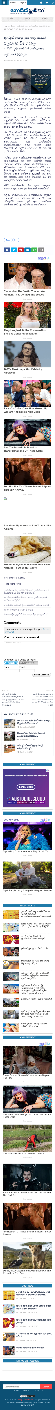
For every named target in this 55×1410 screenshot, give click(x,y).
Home (6, 26)
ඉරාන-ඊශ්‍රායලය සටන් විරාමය (18, 609)
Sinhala (13, 2)
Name (7, 667)
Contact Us (38, 1390)
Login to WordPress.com (28, 662)
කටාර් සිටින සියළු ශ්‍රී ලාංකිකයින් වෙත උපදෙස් (26, 605)
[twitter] (47, 2)
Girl (15, 240)
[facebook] (41, 2)
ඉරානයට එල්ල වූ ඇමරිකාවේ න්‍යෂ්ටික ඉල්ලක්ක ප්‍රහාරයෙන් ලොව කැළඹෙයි (35, 976)
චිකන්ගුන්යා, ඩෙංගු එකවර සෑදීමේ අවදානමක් (34, 1025)
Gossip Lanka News (24, 1399)
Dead (13, 26)
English (23, 2)
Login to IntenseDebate (11, 662)
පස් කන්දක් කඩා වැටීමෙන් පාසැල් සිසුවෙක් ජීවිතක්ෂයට (33, 722)
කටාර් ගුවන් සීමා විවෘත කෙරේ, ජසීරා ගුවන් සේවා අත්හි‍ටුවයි (25, 599)
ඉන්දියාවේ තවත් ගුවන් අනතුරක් (36, 999)
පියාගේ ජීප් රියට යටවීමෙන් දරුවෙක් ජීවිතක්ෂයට (31, 734)
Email (22, 667)
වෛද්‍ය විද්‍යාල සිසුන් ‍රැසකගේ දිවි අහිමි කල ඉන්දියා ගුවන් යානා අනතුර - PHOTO (35, 1014)
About (26, 1390)
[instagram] (52, 2)
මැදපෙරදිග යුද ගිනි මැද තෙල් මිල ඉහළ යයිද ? (26, 614)
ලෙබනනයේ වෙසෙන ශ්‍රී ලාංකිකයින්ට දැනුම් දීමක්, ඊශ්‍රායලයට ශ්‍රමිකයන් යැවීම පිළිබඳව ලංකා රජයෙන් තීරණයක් (34, 989)
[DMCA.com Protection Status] (27, 1397)
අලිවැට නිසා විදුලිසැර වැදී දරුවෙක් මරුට (30, 747)
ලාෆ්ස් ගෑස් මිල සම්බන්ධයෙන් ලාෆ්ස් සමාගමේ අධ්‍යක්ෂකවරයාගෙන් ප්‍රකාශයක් (26, 591)
